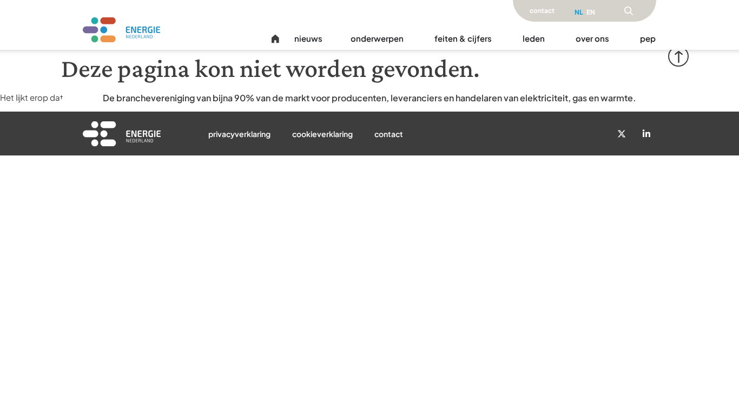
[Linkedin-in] (646, 133)
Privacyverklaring (239, 134)
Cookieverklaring (322, 134)
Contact (388, 134)
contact (542, 10)
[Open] (628, 10)
